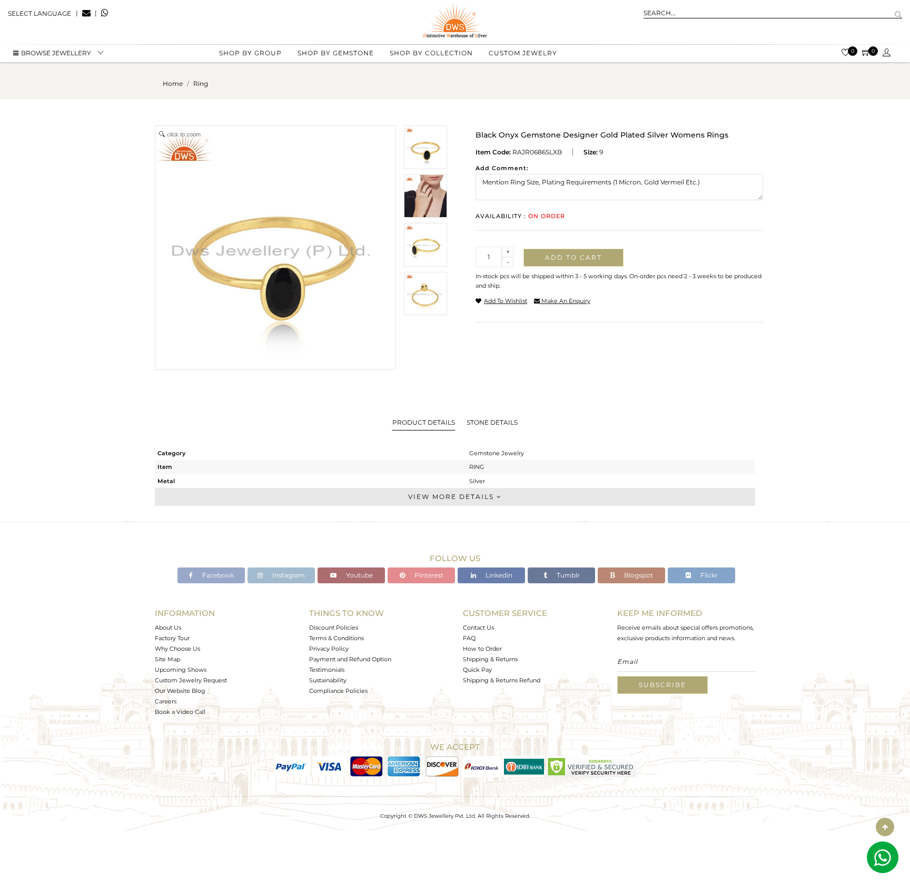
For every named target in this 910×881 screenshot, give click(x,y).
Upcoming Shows (180, 669)
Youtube (358, 575)
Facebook (217, 575)
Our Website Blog (180, 690)
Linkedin (498, 575)
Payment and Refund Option (350, 659)
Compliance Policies (338, 690)
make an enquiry (565, 301)
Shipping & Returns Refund (501, 680)
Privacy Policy (329, 648)
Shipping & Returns (490, 659)
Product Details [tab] (423, 422)
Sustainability (328, 680)
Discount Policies (333, 627)
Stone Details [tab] (492, 422)
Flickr (708, 575)
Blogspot (637, 575)
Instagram (288, 575)
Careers (165, 701)
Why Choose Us (177, 648)
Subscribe (662, 685)
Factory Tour (172, 638)
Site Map (167, 659)
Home (173, 83)
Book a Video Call (180, 712)
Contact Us (478, 627)
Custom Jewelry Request (191, 680)
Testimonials (326, 669)
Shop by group (250, 53)
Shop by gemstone (336, 53)
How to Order (482, 648)
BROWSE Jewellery (56, 53)
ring (200, 83)
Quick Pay (477, 669)
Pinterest (428, 575)
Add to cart (573, 257)
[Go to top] (885, 827)
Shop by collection (431, 53)
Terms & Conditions (336, 638)
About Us (168, 627)
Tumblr (567, 575)
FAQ (469, 638)
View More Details (452, 497)
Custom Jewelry (523, 53)
